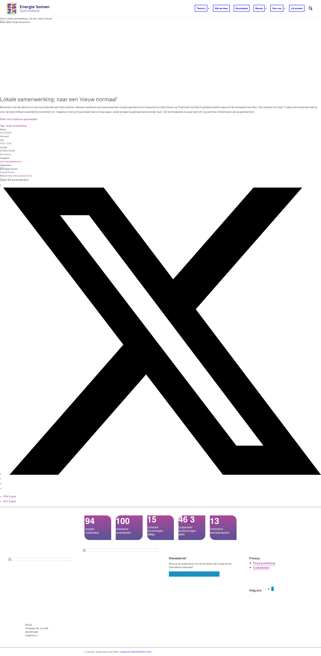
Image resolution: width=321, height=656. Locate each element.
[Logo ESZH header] (27, 8)
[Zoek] (310, 8)
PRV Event (9, 496)
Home (3, 18)
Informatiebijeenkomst (11, 161)
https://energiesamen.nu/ (20, 175)
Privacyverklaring (264, 563)
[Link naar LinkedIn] (272, 589)
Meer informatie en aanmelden (18, 119)
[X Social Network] (162, 473)
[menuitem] (202, 8)
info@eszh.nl (31, 635)
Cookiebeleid (261, 567)
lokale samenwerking (16, 125)
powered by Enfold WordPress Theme (136, 651)
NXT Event (9, 501)
